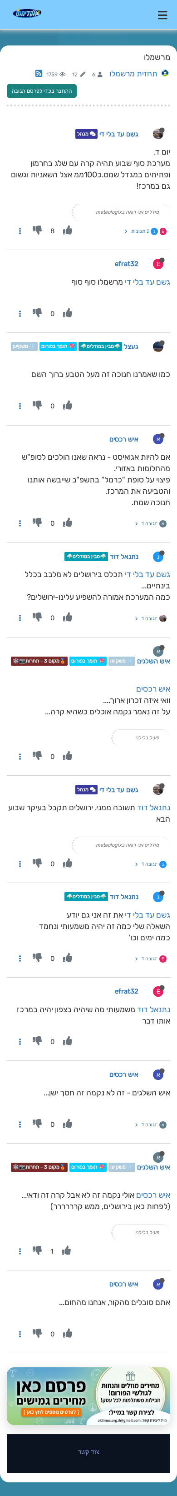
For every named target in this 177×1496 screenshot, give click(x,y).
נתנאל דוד (124, 556)
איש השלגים (153, 661)
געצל (131, 346)
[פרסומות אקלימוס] (88, 1396)
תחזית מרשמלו (133, 73)
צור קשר (88, 1451)
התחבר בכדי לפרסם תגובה (42, 91)
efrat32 (126, 264)
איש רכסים (123, 439)
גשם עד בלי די (118, 134)
